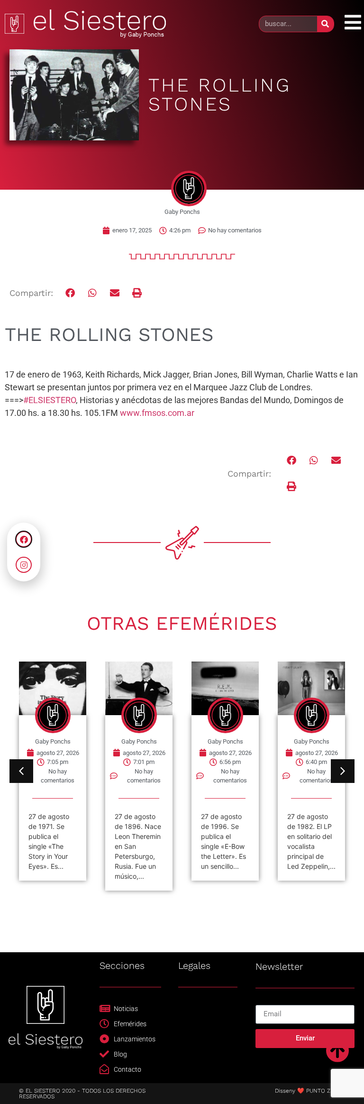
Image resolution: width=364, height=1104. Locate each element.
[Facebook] (24, 539)
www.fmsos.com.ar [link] (157, 413)
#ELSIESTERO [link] (49, 400)
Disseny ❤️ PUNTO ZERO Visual (317, 1090)
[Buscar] (325, 24)
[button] (71, 293)
